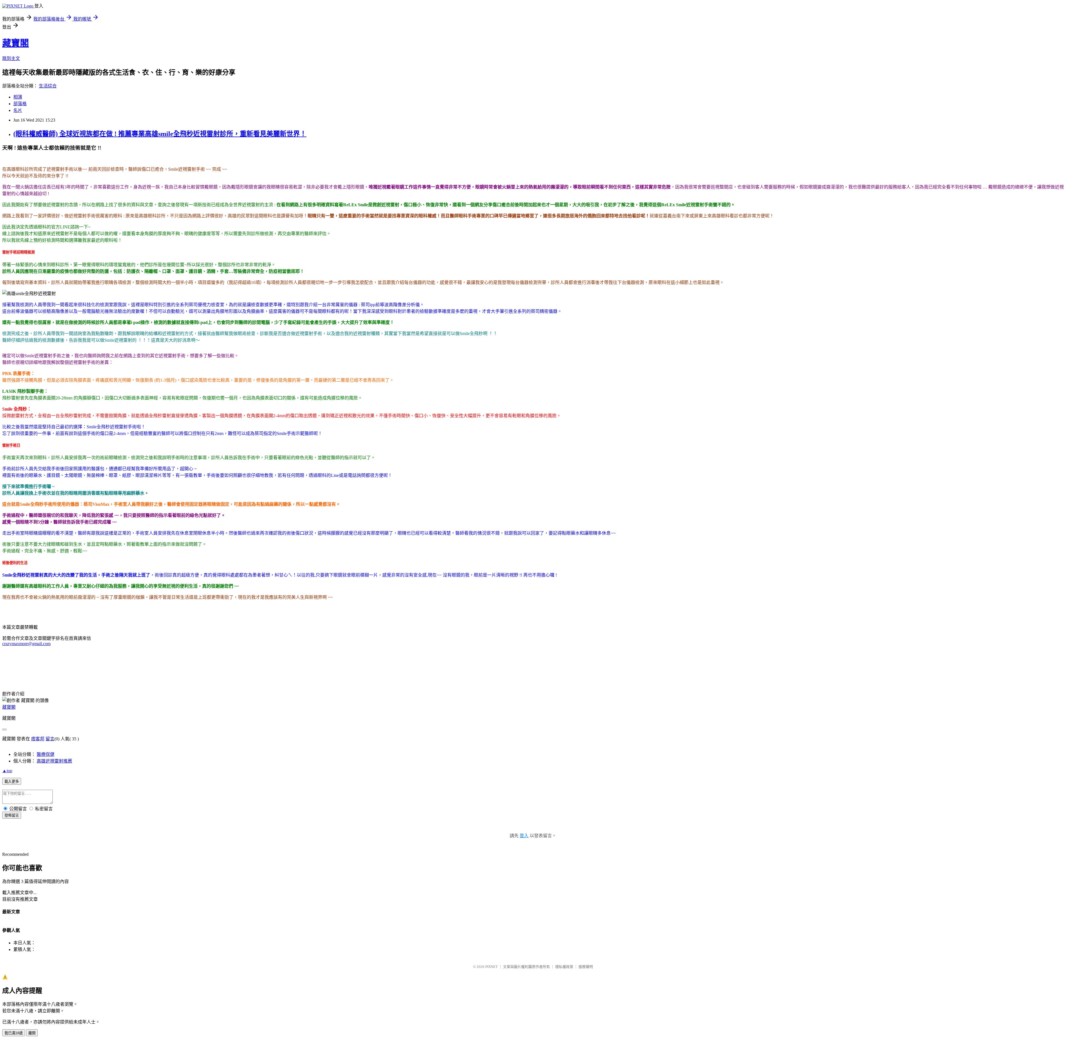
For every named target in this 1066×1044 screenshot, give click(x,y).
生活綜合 (48, 86)
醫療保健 (45, 754)
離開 (32, 1033)
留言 (50, 738)
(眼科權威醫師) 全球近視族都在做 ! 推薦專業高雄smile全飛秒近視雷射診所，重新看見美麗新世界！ (159, 133)
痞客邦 (37, 738)
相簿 (17, 97)
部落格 (20, 103)
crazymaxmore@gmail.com (26, 643)
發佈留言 (11, 815)
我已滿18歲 (13, 1033)
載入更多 (11, 781)
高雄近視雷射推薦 (54, 761)
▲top (7, 770)
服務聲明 (586, 967)
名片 (17, 110)
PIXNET (491, 967)
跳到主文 (11, 58)
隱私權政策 (564, 967)
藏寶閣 (15, 43)
